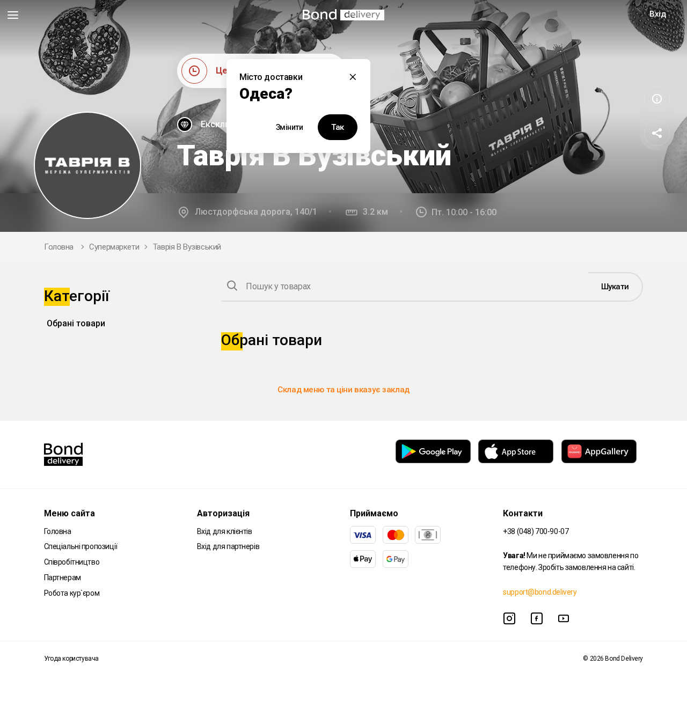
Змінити (289, 127)
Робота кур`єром (72, 593)
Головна (59, 247)
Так (337, 127)
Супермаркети (114, 247)
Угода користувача (71, 658)
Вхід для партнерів (228, 546)
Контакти (523, 513)
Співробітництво (72, 562)
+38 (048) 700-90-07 (535, 531)
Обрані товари (76, 323)
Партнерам (62, 577)
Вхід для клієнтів (224, 531)
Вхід (657, 14)
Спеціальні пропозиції (81, 546)
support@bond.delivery (539, 592)
